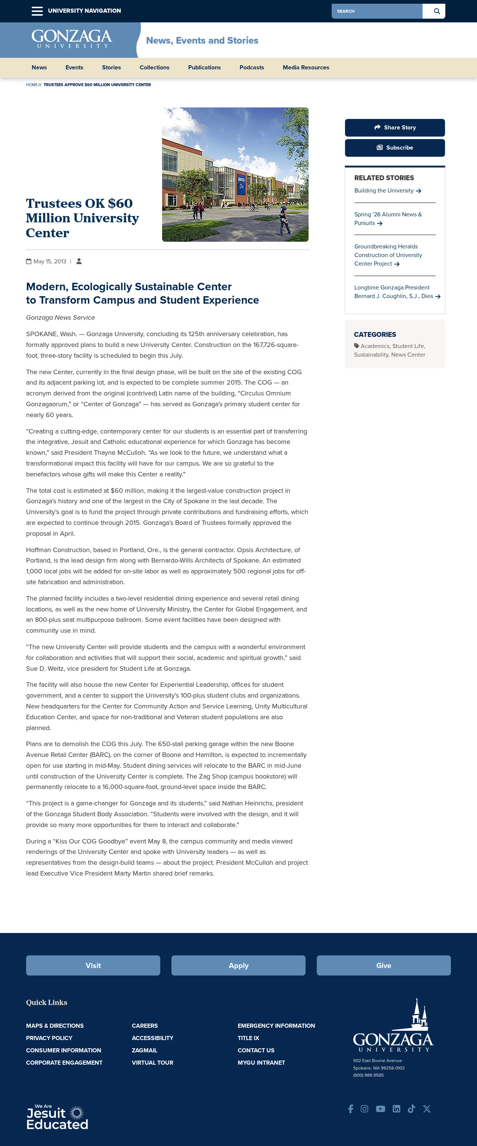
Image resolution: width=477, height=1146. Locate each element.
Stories (111, 67)
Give (383, 965)
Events (74, 67)
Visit (93, 965)
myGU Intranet (261, 1062)
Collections (155, 67)
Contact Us (256, 1050)
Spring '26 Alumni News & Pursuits (388, 218)
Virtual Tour (152, 1062)
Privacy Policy (49, 1038)
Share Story (400, 127)
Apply (239, 965)
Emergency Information (276, 1025)
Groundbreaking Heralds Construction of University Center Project (388, 255)
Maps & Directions (55, 1025)
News (39, 67)
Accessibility (152, 1038)
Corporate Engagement (64, 1062)
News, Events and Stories (202, 40)
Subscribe (399, 147)
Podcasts (252, 67)
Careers (145, 1025)
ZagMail (144, 1050)
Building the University (384, 190)
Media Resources (306, 67)
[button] (37, 11)
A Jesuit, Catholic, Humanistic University (89, 1116)
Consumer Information (63, 1050)
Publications (204, 67)
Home (32, 85)
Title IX (248, 1038)
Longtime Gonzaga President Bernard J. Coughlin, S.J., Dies (393, 291)
